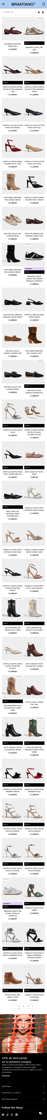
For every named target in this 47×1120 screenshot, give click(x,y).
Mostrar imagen (9, 1099)
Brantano (6, 1086)
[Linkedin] (16, 1115)
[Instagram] (12, 1115)
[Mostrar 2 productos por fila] (43, 12)
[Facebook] (3, 1115)
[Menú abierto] (5, 4)
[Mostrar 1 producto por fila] (39, 12)
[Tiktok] (7, 1115)
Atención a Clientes (11, 1093)
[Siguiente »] (33, 1006)
